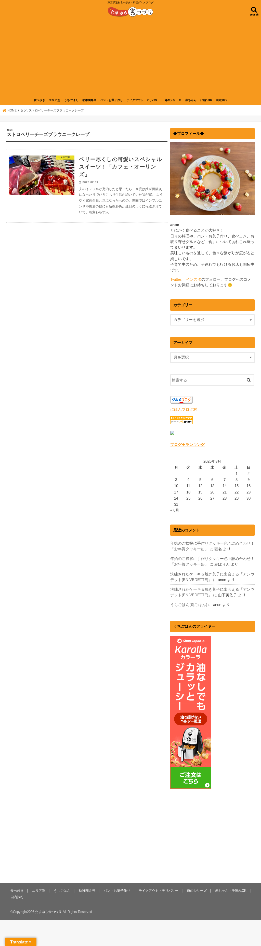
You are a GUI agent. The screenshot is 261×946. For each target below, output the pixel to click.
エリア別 (54, 100)
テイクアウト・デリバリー (143, 100)
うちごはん (71, 100)
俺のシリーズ (172, 100)
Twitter (175, 279)
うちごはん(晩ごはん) (188, 605)
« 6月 (174, 510)
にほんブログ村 (183, 409)
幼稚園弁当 (89, 100)
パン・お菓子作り (111, 100)
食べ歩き (39, 100)
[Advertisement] (130, 56)
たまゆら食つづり (48, 912)
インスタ (193, 279)
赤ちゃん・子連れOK (198, 100)
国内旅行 (221, 100)
